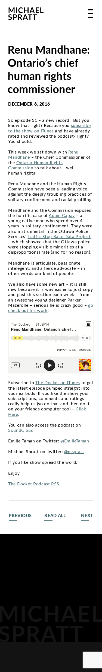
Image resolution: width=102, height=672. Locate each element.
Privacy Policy (24, 657)
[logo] (26, 13)
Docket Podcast (19, 597)
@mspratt (74, 452)
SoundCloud (20, 430)
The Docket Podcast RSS (33, 484)
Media (15, 584)
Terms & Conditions (71, 657)
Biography (21, 574)
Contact (19, 619)
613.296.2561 (79, 616)
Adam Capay (62, 215)
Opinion (18, 609)
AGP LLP (17, 629)
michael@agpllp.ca (70, 629)
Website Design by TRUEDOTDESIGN (51, 667)
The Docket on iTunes (57, 383)
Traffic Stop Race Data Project (59, 236)
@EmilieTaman (74, 441)
